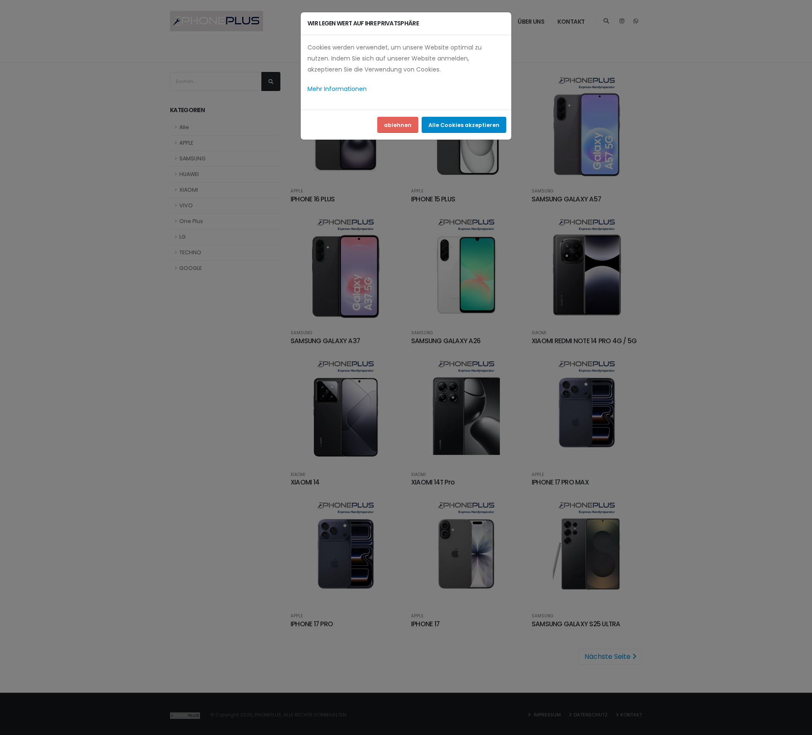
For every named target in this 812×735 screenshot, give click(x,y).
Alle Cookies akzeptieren (463, 125)
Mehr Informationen (337, 89)
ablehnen (397, 125)
